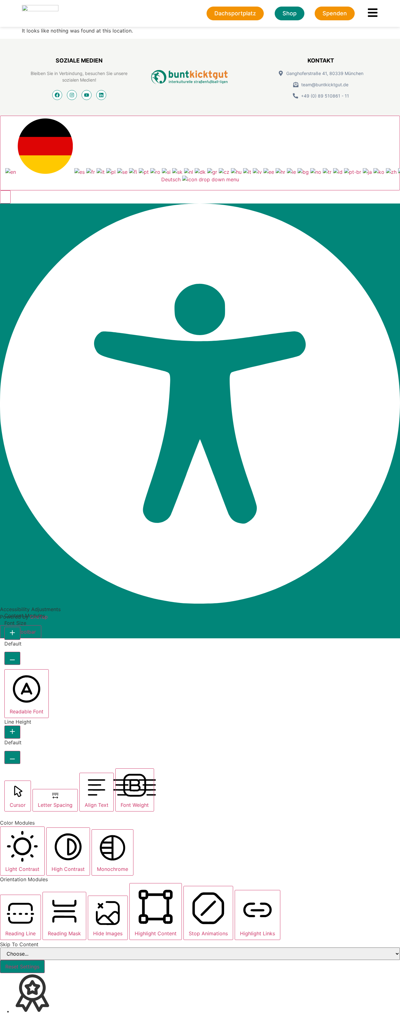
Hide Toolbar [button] (20, 632)
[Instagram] (72, 95)
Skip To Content (19, 944)
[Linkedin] (101, 95)
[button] (5, 197)
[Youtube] (87, 95)
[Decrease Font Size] (12, 658)
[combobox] (200, 153)
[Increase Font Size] (12, 633)
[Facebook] (57, 95)
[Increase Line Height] (12, 732)
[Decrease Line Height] (12, 757)
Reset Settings (22, 966)
